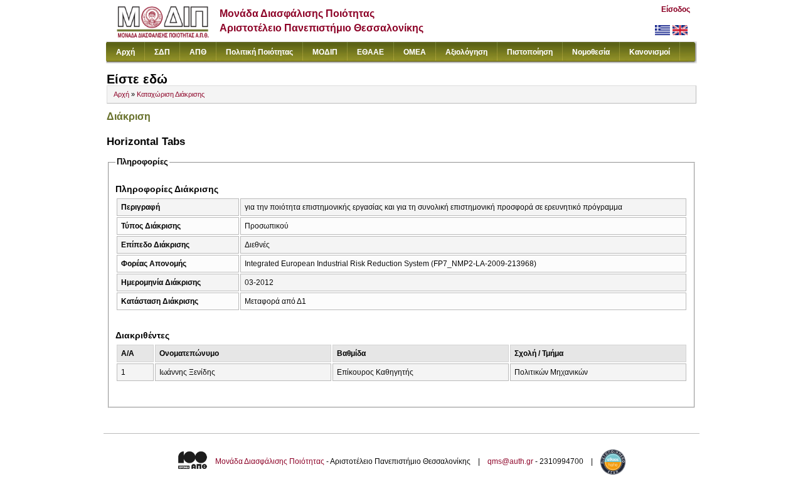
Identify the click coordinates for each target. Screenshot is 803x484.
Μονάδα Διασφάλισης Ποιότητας (269, 461)
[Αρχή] (163, 35)
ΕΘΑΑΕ (370, 52)
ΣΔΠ (162, 52)
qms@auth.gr (510, 461)
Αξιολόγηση (466, 52)
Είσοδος (675, 9)
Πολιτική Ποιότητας (259, 52)
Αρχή (125, 52)
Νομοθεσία (591, 52)
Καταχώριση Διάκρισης (171, 94)
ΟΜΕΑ (414, 52)
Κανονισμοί (649, 52)
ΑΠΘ (197, 52)
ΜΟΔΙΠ (325, 52)
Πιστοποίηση (530, 52)
